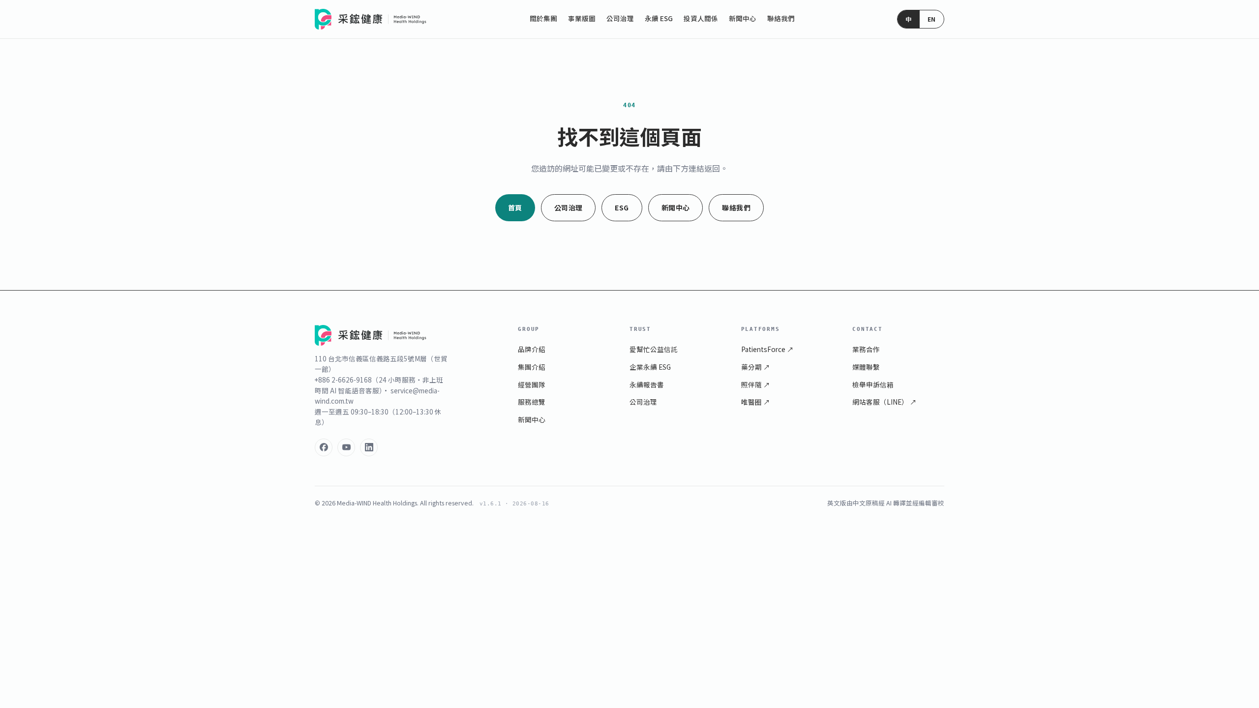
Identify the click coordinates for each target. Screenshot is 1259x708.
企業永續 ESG (650, 367)
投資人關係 (701, 18)
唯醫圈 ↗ (755, 402)
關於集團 (543, 18)
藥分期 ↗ (755, 367)
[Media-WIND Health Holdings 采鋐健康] (371, 19)
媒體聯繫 (866, 367)
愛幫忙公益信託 (654, 349)
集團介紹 (531, 367)
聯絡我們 (781, 18)
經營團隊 (531, 384)
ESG (622, 207)
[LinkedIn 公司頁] (369, 447)
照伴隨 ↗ (755, 384)
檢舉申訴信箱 (873, 384)
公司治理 (620, 18)
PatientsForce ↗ (767, 349)
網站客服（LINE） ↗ (884, 402)
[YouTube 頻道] (346, 447)
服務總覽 (531, 402)
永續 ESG (659, 18)
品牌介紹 (531, 349)
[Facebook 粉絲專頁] (323, 447)
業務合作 (866, 349)
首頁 (515, 207)
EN (932, 19)
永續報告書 (647, 384)
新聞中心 (742, 18)
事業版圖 (582, 18)
